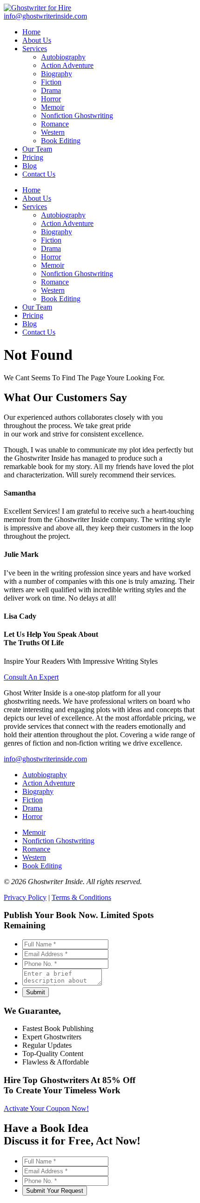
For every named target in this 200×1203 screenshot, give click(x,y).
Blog (29, 324)
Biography (56, 232)
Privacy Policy (25, 897)
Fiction (51, 240)
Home (31, 190)
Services (34, 207)
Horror (51, 257)
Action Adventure (67, 223)
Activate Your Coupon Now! (46, 1108)
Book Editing (60, 299)
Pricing (32, 315)
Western (53, 290)
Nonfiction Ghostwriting (77, 274)
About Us (36, 198)
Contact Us (38, 332)
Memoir (52, 265)
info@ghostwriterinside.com (45, 759)
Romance (55, 282)
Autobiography (63, 215)
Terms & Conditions (81, 897)
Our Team (37, 307)
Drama (51, 248)
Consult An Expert (31, 677)
